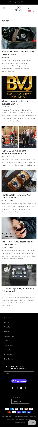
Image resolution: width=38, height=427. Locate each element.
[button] (4, 8)
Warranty (6, 332)
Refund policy (33, 416)
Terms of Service (9, 336)
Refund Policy (8, 327)
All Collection (8, 354)
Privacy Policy (8, 341)
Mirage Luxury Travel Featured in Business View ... (17, 102)
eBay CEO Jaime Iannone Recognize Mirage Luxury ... (15, 152)
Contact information (20, 422)
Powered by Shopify (23, 416)
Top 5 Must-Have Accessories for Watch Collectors (17, 243)
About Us (6, 322)
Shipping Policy (8, 345)
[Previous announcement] (4, 2)
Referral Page (8, 350)
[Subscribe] (31, 373)
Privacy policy (10, 419)
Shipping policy (29, 419)
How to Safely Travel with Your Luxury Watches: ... (16, 196)
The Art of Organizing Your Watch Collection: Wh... (18, 289)
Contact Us (7, 318)
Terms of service (20, 419)
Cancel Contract (8, 359)
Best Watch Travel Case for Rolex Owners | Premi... (18, 53)
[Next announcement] (34, 2)
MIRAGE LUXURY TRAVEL (12, 416)
